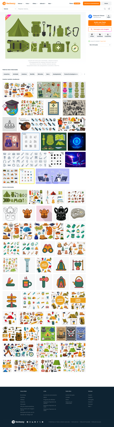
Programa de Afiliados (49, 399)
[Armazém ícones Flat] (10, 176)
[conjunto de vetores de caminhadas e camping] (49, 90)
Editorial (42, 3)
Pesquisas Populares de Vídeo (49, 409)
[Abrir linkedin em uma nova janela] (32, 422)
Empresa (22, 402)
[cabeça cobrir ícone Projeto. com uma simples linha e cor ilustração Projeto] (61, 265)
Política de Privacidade (85, 422)
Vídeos (34, 3)
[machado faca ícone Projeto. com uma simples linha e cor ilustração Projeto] (44, 282)
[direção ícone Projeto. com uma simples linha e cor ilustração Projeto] (12, 300)
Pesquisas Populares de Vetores (49, 402)
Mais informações (94, 45)
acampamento (57, 74)
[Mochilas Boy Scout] (74, 90)
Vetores (20, 3)
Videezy (22, 399)
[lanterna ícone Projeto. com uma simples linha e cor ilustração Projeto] (61, 282)
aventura (24, 74)
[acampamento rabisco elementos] (10, 265)
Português (91, 399)
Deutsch (90, 402)
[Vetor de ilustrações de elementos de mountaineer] (54, 142)
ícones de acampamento (71, 74)
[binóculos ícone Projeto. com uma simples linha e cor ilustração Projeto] (47, 248)
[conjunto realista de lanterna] (37, 124)
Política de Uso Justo (96, 422)
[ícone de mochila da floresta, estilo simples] (27, 213)
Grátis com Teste (100, 23)
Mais (49, 3)
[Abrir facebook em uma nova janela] (27, 422)
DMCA (45, 397)
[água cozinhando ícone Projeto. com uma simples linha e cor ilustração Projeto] (78, 265)
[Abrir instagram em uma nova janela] (30, 422)
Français (90, 404)
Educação (22, 404)
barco (48, 74)
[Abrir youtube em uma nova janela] (42, 422)
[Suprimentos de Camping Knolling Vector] (11, 142)
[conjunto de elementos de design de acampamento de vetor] (74, 108)
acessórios (7, 74)
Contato (68, 397)
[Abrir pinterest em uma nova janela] (35, 422)
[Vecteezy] (9, 3)
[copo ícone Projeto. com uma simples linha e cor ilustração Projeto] (27, 282)
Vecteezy (22, 397)
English (90, 395)
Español (90, 397)
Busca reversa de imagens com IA (27, 409)
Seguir (108, 17)
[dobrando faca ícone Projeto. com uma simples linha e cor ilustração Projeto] (10, 282)
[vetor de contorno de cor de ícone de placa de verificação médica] (53, 108)
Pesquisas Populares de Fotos (49, 406)
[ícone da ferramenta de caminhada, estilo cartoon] (78, 213)
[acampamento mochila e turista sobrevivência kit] (12, 334)
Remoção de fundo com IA (27, 412)
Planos (71, 3)
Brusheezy (23, 395)
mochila (32, 74)
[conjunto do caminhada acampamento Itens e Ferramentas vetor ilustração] (55, 197)
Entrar (106, 3)
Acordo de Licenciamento (50, 395)
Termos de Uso (74, 422)
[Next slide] (83, 74)
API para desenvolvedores (27, 406)
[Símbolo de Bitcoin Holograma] (77, 142)
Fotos (27, 3)
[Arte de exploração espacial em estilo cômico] (75, 159)
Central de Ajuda (70, 395)
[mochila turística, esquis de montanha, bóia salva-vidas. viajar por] (71, 334)
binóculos (40, 74)
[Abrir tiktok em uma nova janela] (37, 422)
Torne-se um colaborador (69, 402)
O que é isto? (103, 41)
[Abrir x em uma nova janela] (40, 422)
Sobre (67, 399)
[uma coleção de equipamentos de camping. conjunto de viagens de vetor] (47, 350)
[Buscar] (105, 9)
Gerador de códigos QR (26, 414)
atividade (15, 74)
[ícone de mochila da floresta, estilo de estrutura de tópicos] (10, 213)
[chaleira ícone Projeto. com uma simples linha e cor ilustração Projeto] (78, 282)
